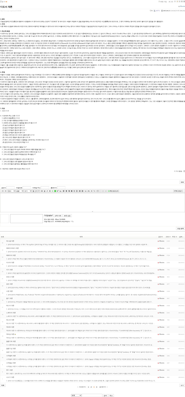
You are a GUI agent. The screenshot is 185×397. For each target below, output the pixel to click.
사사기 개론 (10, 377)
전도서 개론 (10, 277)
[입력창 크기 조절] (92, 211)
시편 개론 (9, 291)
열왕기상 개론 (11, 348)
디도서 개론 (6, 7)
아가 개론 (9, 270)
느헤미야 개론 (11, 313)
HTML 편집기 (178, 191)
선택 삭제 (58, 216)
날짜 (180, 237)
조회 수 (168, 237)
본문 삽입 (67, 216)
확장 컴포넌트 (114, 191)
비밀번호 (19, 188)
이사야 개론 (10, 262)
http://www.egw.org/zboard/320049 (11, 10)
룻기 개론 (9, 370)
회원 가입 (163, 2)
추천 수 (174, 237)
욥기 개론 (9, 298)
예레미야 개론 (11, 255)
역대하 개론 (10, 327)
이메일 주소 (36, 188)
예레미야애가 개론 (12, 248)
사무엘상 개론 (11, 363)
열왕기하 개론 (11, 341)
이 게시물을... (178, 171)
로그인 (171, 2)
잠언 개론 (9, 284)
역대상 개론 (10, 334)
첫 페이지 (82, 387)
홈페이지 (54, 188)
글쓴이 (3, 188)
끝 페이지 (102, 387)
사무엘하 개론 (11, 356)
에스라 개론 (10, 320)
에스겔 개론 (10, 241)
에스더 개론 (10, 305)
